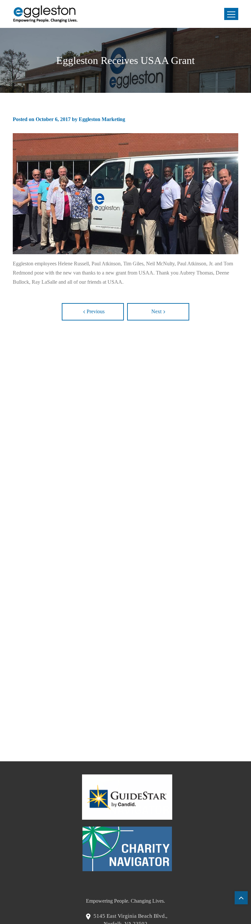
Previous (96, 311)
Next (156, 311)
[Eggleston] (45, 14)
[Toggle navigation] (231, 14)
